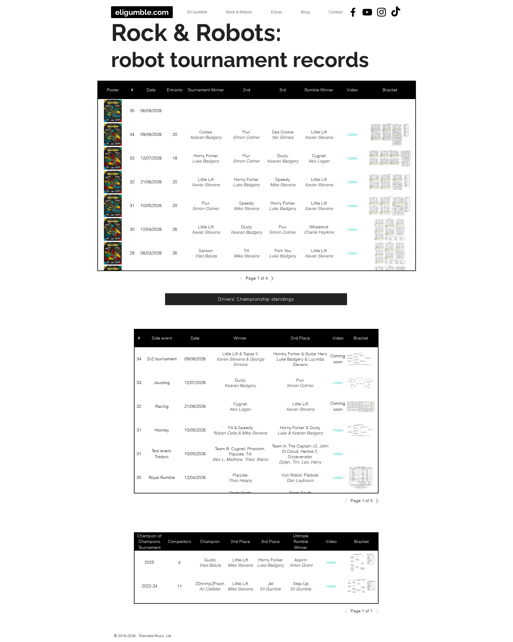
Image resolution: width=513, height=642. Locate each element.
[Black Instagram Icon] (381, 12)
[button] (192, 12)
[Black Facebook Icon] (353, 12)
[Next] (271, 278)
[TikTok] (396, 12)
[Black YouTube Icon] (367, 12)
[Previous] (243, 278)
